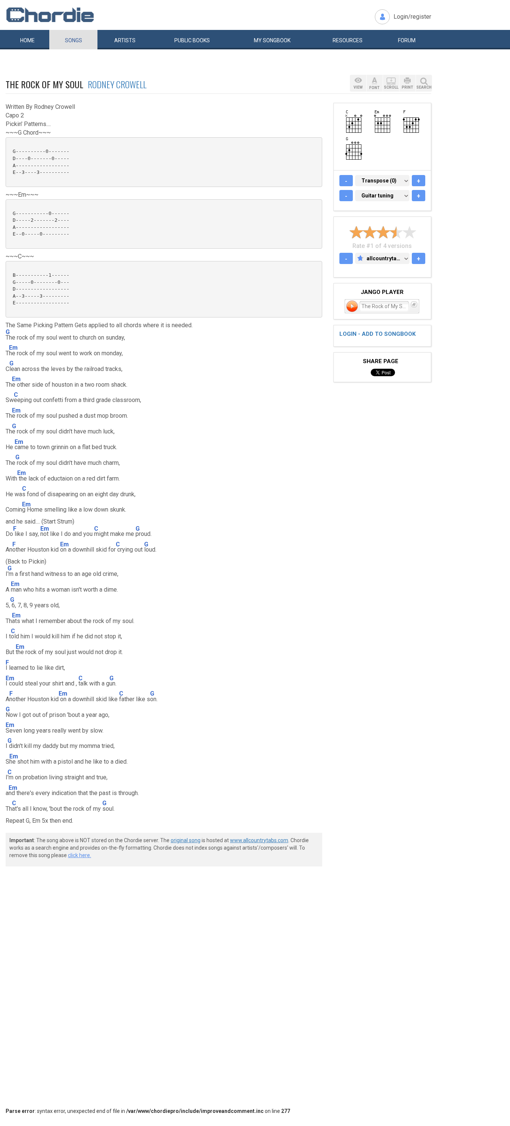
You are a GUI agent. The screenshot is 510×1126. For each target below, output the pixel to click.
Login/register (412, 16)
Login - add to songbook (377, 334)
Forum (407, 40)
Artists (125, 40)
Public (192, 40)
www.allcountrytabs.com (259, 840)
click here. (79, 855)
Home (27, 40)
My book (272, 40)
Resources (348, 40)
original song (185, 840)
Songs (73, 40)
